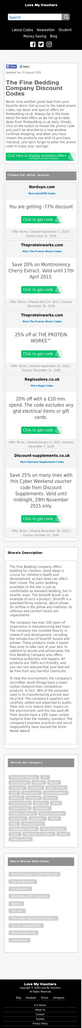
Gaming (40, 803)
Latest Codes (22, 30)
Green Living (20, 808)
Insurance (18, 818)
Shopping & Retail (23, 829)
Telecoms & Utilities (39, 834)
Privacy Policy (40, 1023)
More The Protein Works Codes (42, 251)
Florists (50, 798)
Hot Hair (17, 911)
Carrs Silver (19, 940)
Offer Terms (20, 231)
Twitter (44, 997)
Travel (63, 834)
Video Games (20, 839)
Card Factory (20, 889)
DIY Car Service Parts (26, 925)
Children (36, 788)
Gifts (56, 803)
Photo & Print (33, 824)
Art (45, 777)
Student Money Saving (47, 33)
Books (54, 782)
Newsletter (46, 30)
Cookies (40, 1018)
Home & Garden (52, 813)
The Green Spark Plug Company (33, 918)
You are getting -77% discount (41, 206)
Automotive (19, 782)
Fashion (16, 798)
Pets (14, 824)
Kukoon (16, 904)
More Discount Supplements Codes (42, 461)
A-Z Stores (40, 1005)
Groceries (42, 808)
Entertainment (56, 793)
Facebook (31, 997)
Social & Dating (53, 829)
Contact (40, 1014)
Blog (53, 36)
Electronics (31, 793)
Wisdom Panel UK (23, 933)
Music (54, 818)
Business (17, 788)
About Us (40, 1009)
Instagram (58, 997)
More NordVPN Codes (41, 193)
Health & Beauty (22, 813)
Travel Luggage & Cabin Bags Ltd (34, 874)
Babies (38, 782)
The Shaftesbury (22, 882)
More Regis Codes (42, 385)
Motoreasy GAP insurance (29, 896)
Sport (15, 834)
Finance (33, 798)
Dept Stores (56, 788)
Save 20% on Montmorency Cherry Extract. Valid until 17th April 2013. (41, 271)
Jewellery (37, 818)
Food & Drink (20, 803)
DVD (14, 793)
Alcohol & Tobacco (23, 777)
